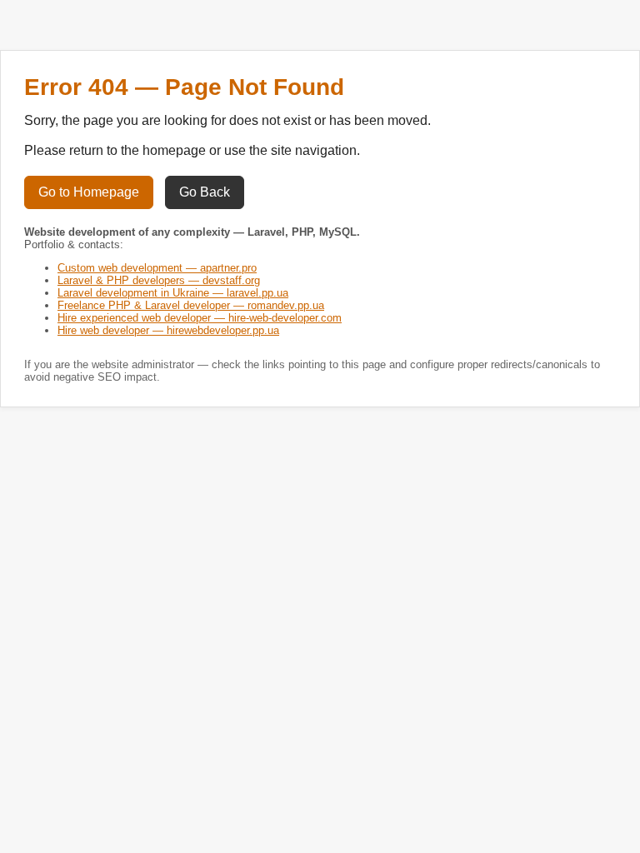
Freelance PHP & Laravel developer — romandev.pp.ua (191, 305)
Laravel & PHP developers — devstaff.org (159, 280)
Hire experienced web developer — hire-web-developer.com (200, 318)
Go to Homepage (88, 192)
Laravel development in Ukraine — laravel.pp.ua (173, 293)
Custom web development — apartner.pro (157, 268)
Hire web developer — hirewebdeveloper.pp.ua (168, 330)
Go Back (204, 192)
